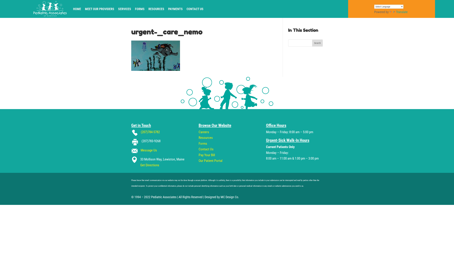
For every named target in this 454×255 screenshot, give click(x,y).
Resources (156, 9)
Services (124, 9)
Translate (402, 12)
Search (317, 43)
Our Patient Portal (210, 161)
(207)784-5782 (150, 132)
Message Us (149, 150)
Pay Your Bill (207, 155)
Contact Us (195, 9)
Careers (204, 132)
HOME (77, 9)
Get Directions (149, 165)
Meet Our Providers (99, 9)
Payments (175, 9)
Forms (140, 9)
